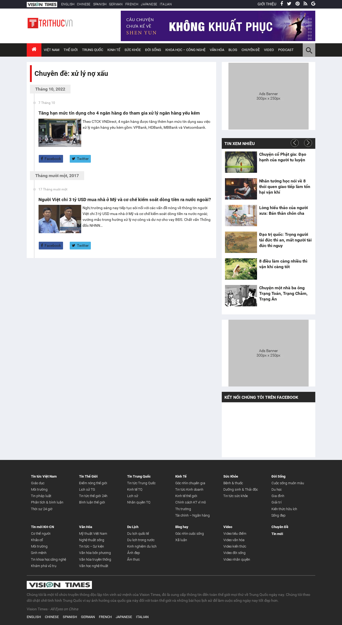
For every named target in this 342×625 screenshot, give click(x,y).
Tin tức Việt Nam (44, 476)
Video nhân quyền (236, 559)
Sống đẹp (278, 515)
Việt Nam (51, 50)
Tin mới (277, 534)
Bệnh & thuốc (233, 483)
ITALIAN (166, 4)
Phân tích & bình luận (47, 502)
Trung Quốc (92, 50)
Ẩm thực (133, 559)
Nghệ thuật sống (91, 540)
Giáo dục (37, 483)
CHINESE (83, 4)
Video (269, 50)
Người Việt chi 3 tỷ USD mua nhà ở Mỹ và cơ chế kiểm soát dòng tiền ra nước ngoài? (124, 199)
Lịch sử (132, 496)
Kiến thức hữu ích (284, 509)
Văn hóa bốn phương (95, 553)
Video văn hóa (233, 540)
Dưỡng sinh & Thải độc (240, 489)
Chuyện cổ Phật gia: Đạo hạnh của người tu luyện (282, 157)
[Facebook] (281, 4)
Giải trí (276, 502)
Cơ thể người (40, 534)
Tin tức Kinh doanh (189, 489)
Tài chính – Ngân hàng (192, 515)
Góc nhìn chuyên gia (190, 483)
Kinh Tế (113, 50)
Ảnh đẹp (133, 553)
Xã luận (181, 540)
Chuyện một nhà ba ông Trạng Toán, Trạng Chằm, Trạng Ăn (283, 293)
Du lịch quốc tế (138, 534)
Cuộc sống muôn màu (287, 483)
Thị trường (183, 509)
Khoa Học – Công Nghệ (185, 50)
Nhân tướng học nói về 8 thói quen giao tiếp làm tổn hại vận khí (284, 186)
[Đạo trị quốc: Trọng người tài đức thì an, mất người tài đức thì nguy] (241, 242)
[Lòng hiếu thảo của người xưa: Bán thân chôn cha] (241, 215)
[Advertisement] (268, 95)
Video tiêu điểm (234, 534)
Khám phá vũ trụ (43, 566)
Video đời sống (234, 553)
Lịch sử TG (87, 489)
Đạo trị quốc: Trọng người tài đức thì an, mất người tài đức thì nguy (285, 240)
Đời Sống (153, 50)
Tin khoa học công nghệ (48, 559)
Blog (232, 50)
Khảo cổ (37, 540)
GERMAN (116, 4)
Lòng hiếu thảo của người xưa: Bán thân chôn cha (283, 210)
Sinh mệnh (38, 553)
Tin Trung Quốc (139, 476)
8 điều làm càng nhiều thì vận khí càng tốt (283, 264)
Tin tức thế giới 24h (93, 496)
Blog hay (181, 527)
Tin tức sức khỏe (235, 496)
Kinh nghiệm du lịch (142, 546)
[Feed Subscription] (35, 83)
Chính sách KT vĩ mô (190, 502)
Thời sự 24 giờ (41, 509)
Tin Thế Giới (88, 476)
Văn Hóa (217, 50)
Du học (276, 489)
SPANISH (99, 4)
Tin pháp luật (41, 496)
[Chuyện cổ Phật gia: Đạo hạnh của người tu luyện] (241, 162)
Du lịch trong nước (140, 540)
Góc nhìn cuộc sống (189, 534)
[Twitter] (289, 4)
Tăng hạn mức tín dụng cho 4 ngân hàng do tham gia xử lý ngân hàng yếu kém (119, 113)
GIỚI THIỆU (267, 4)
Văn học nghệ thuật (93, 566)
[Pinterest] (298, 4)
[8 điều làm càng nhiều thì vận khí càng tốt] (241, 269)
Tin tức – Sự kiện (91, 546)
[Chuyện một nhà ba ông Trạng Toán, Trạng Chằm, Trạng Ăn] (241, 295)
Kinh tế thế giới (186, 496)
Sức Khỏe (133, 50)
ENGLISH (67, 4)
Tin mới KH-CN (42, 527)
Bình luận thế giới (92, 502)
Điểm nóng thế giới (93, 483)
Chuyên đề (251, 50)
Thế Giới (71, 50)
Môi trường (39, 489)
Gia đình (277, 496)
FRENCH (131, 4)
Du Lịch (132, 527)
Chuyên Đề (279, 527)
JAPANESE (149, 4)
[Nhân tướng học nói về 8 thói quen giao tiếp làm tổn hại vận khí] (241, 189)
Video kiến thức (234, 546)
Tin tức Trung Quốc (141, 483)
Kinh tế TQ (134, 489)
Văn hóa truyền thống (95, 559)
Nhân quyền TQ (138, 502)
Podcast (286, 50)
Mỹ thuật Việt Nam (93, 534)
